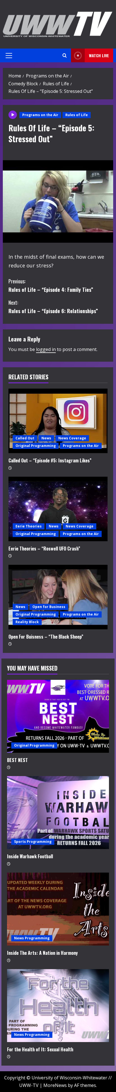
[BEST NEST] (58, 716)
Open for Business (48, 606)
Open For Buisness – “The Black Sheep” (45, 636)
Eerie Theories (28, 526)
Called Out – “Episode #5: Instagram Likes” (50, 460)
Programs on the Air (40, 115)
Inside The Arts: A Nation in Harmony (42, 952)
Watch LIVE (99, 55)
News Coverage (72, 438)
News (46, 438)
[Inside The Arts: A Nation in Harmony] (58, 909)
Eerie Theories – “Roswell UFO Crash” (44, 548)
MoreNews (55, 1085)
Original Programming (35, 445)
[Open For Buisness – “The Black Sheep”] (58, 597)
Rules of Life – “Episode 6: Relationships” (53, 307)
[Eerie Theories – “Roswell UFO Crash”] (58, 509)
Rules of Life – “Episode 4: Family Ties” (50, 285)
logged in (46, 349)
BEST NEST (17, 760)
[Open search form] (65, 55)
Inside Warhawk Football (30, 856)
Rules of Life (76, 115)
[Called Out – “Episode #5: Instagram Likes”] (58, 421)
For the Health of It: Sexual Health (40, 1049)
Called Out (24, 438)
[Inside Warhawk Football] (58, 812)
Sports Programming (33, 841)
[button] (9, 55)
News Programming (32, 938)
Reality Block (27, 622)
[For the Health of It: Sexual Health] (58, 1005)
